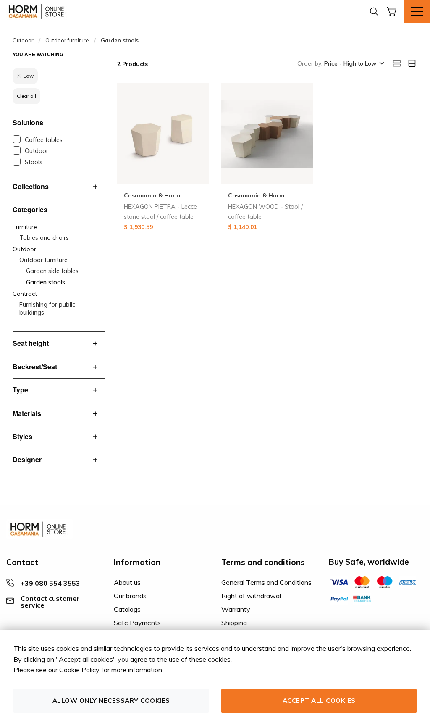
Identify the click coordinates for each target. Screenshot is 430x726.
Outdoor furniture (67, 40)
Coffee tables (44, 140)
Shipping (234, 622)
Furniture (25, 227)
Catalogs (127, 609)
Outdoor (23, 40)
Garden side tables (52, 271)
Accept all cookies (319, 701)
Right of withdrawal (251, 595)
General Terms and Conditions (266, 582)
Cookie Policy (79, 670)
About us (127, 582)
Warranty (235, 609)
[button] (353, 64)
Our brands (130, 595)
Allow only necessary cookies (111, 701)
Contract (25, 293)
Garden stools (45, 282)
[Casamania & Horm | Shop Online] (37, 11)
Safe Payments (137, 622)
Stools (33, 162)
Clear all (26, 96)
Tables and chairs (44, 238)
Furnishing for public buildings (47, 308)
